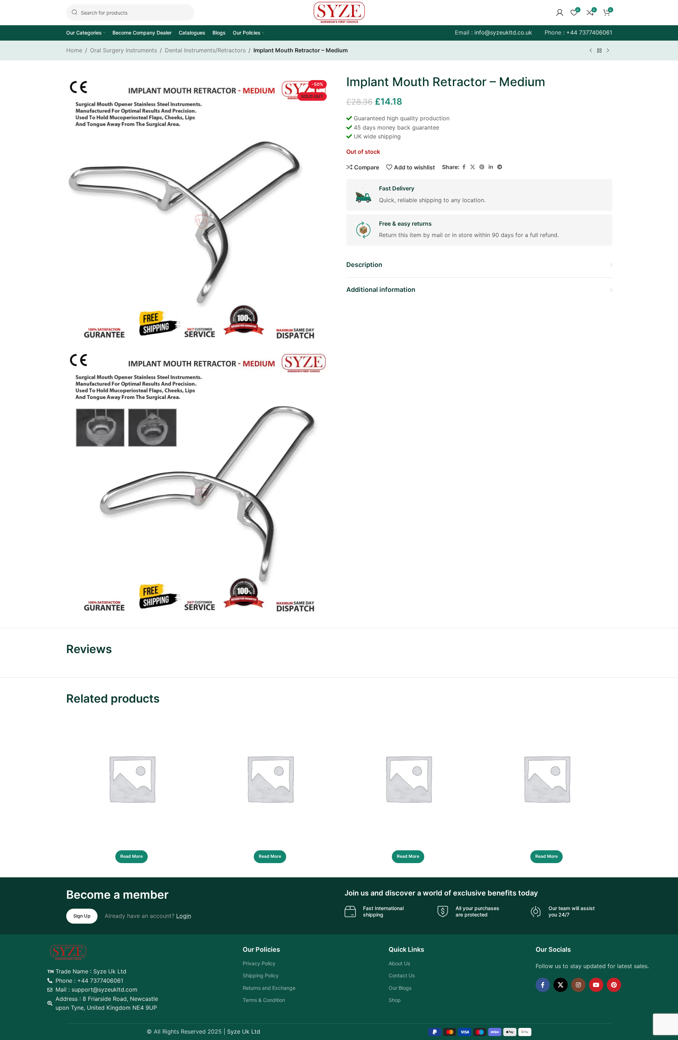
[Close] (468, 501)
